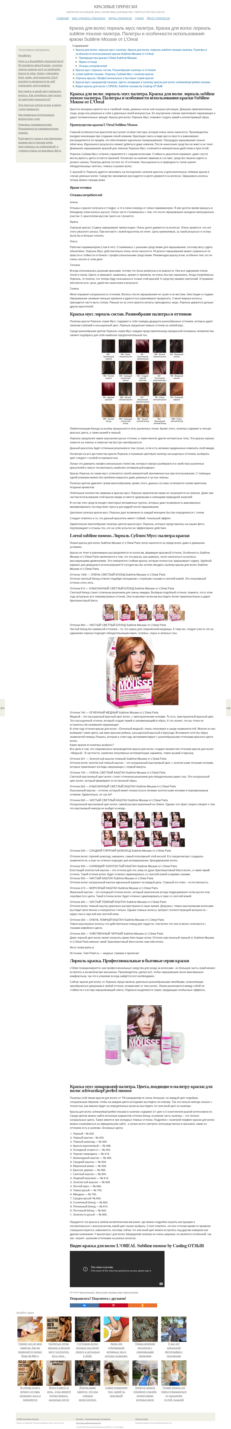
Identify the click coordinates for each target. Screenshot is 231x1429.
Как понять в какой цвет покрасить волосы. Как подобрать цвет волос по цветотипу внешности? (40, 95)
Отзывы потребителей (93, 66)
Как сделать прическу (89, 17)
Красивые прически (115, 6)
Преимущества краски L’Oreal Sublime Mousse (108, 58)
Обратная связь (141, 1419)
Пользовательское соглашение (98, 1419)
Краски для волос (130, 1292)
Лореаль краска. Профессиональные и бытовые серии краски (115, 78)
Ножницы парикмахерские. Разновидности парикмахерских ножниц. (38, 128)
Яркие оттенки (88, 62)
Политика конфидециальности (88, 1423)
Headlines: (24, 55)
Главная (62, 17)
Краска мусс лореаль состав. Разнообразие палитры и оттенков (116, 70)
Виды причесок (120, 17)
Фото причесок (158, 17)
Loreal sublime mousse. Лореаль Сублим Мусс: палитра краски (115, 74)
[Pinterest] (113, 1305)
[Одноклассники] (142, 1305)
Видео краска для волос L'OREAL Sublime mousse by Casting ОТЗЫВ (119, 86)
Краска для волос (87, 1292)
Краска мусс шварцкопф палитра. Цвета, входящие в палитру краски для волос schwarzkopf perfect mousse (143, 82)
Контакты (80, 1419)
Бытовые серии (115, 1292)
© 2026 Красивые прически (28, 1419)
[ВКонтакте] (84, 1305)
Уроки (139, 17)
